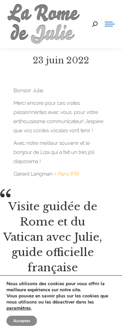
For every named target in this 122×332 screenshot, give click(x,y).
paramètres (18, 308)
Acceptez (21, 321)
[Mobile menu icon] (109, 24)
